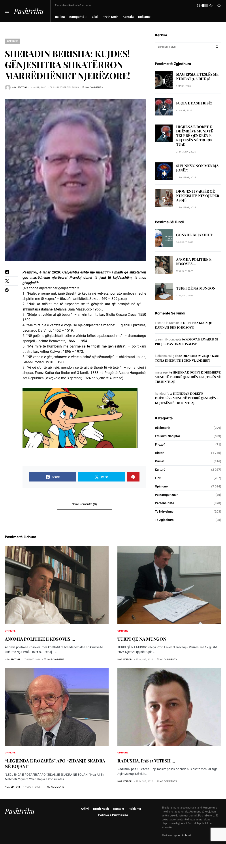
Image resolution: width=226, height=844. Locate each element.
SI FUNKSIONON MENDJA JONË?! (197, 167)
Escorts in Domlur (167, 323)
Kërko (217, 47)
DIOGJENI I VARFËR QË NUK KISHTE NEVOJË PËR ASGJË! (197, 195)
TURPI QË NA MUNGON (195, 288)
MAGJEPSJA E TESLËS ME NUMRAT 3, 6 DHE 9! (197, 76)
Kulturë (160, 469)
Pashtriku (29, 11)
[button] (7, 11)
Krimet (159, 461)
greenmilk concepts (168, 339)
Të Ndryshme (164, 511)
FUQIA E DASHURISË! (194, 103)
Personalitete (164, 503)
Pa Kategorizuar (166, 494)
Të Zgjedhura (164, 520)
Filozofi (160, 444)
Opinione (12, 41)
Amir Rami (184, 835)
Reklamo (135, 809)
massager (162, 372)
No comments (94, 87)
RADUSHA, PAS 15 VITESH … (146, 761)
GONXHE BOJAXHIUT (194, 234)
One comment (55, 659)
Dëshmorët (162, 427)
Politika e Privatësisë (113, 815)
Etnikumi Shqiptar (167, 436)
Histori (159, 453)
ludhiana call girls (167, 356)
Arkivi (85, 809)
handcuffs (162, 393)
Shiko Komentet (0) (84, 504)
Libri (158, 478)
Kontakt (118, 809)
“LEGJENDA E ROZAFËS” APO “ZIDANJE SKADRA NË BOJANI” (55, 763)
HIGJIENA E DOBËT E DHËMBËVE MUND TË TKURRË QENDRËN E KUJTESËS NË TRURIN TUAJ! (194, 135)
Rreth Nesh (101, 809)
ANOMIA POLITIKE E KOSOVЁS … (193, 261)
